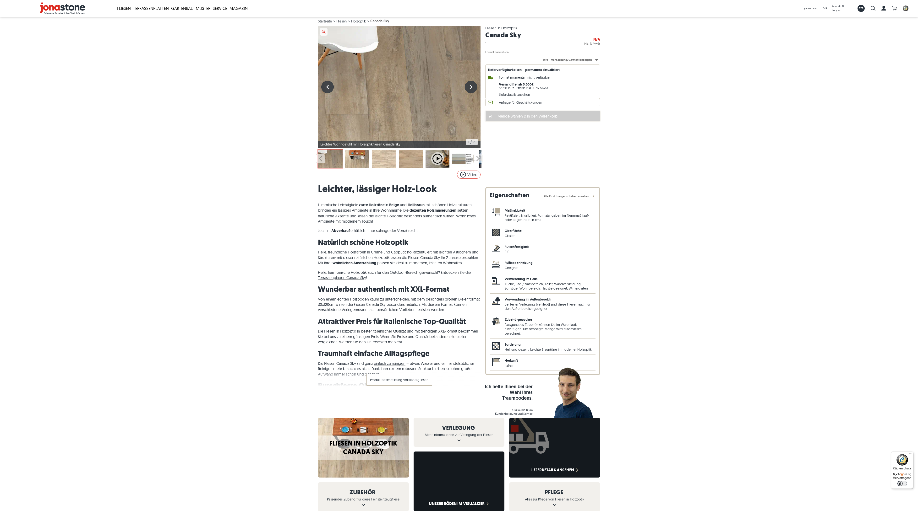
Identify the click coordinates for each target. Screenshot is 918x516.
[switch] (902, 483)
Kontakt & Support (838, 8)
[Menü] (910, 454)
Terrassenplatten (151, 8)
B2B (861, 8)
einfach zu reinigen (389, 363)
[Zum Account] (883, 8)
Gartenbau (182, 8)
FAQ (824, 8)
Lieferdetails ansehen (514, 94)
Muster (203, 8)
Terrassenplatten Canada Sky (342, 277)
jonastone (810, 8)
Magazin (239, 8)
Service (220, 8)
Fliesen (124, 8)
